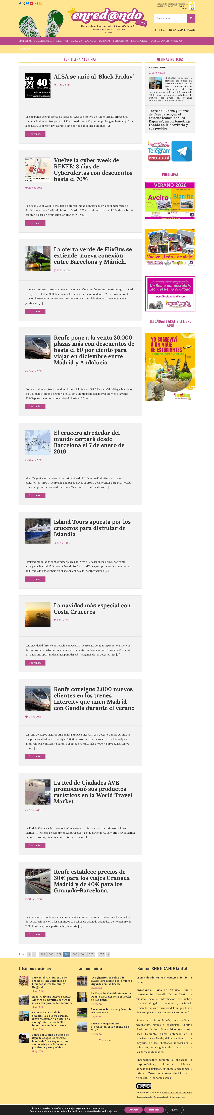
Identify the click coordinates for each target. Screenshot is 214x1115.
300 (51, 954)
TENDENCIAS (120, 40)
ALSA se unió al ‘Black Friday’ (94, 76)
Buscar (191, 18)
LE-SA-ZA (76, 40)
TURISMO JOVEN (159, 40)
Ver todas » (105, 1040)
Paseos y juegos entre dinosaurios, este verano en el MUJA (110, 1026)
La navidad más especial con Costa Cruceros (92, 608)
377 (102, 954)
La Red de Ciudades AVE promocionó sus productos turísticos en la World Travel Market (93, 792)
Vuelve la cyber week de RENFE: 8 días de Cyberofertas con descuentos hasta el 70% (93, 169)
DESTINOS (62, 40)
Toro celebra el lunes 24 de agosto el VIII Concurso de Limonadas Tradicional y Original (49, 982)
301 (59, 954)
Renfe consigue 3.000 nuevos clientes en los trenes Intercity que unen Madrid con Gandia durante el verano (94, 698)
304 (83, 954)
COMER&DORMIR (44, 40)
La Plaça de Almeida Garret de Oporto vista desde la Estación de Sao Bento (111, 996)
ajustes (113, 1111)
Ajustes (175, 1109)
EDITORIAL (25, 40)
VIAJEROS (176, 40)
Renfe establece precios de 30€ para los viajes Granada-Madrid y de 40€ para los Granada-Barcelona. (93, 881)
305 (91, 954)
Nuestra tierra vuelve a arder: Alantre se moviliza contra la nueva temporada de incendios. (52, 1000)
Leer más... (35, 134)
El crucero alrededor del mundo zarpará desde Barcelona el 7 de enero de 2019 (89, 442)
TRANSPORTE (139, 40)
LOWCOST (90, 40)
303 (75, 954)
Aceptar (133, 1109)
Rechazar (154, 1109)
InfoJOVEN (25, 49)
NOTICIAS (105, 40)
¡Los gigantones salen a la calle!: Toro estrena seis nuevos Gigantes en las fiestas (111, 981)
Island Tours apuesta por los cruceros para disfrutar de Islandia (92, 528)
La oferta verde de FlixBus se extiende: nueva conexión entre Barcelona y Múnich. (93, 255)
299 (43, 954)
